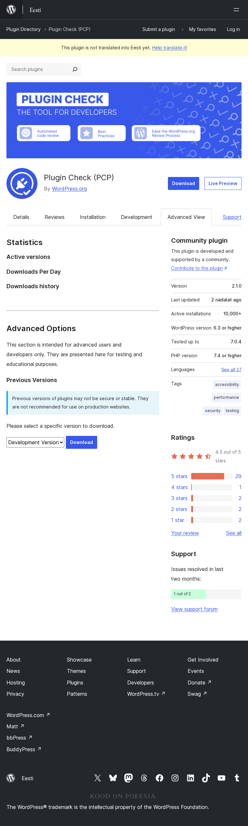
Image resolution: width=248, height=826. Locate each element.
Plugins (75, 682)
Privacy (15, 694)
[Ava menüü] (237, 9)
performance (226, 397)
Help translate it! (169, 47)
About (13, 659)
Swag (197, 694)
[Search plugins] (74, 69)
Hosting (15, 682)
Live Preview (223, 183)
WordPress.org (69, 188)
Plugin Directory (23, 29)
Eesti (27, 778)
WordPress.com (28, 715)
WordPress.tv (146, 694)
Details (21, 217)
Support (232, 217)
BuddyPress (24, 749)
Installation (93, 217)
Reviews (55, 217)
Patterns (77, 694)
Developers (140, 682)
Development (136, 217)
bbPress (19, 737)
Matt (15, 726)
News (13, 671)
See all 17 (231, 369)
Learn (133, 659)
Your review (185, 533)
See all (234, 533)
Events (196, 671)
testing (232, 410)
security (213, 410)
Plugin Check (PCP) (79, 177)
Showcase (79, 659)
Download (183, 183)
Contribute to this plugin (197, 268)
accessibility (227, 384)
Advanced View (186, 217)
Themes (76, 671)
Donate (200, 682)
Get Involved (203, 659)
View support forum (194, 609)
